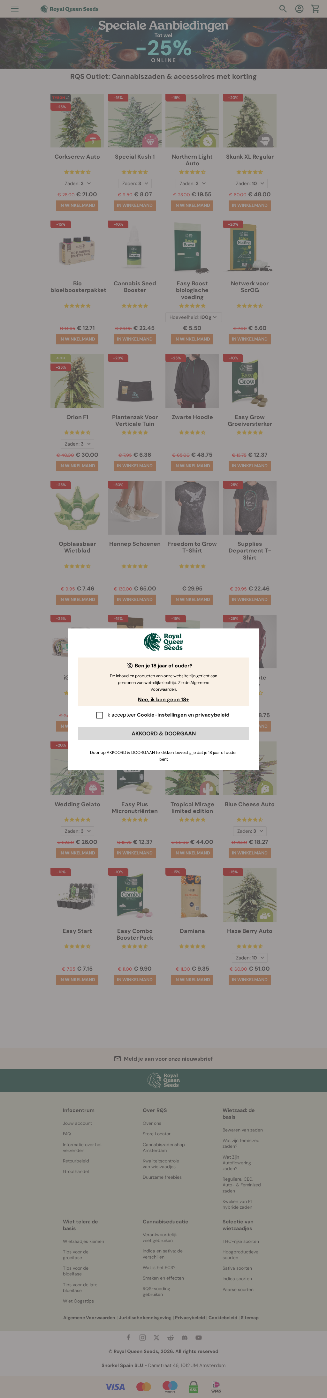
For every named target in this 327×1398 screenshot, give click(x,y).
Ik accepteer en (167, 714)
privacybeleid (212, 714)
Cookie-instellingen (162, 714)
